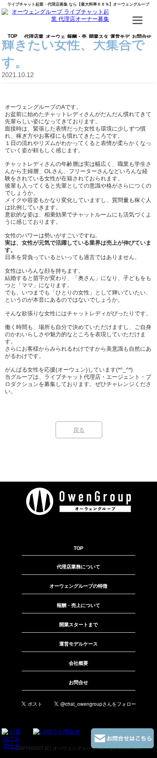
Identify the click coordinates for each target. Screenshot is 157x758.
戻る (79, 430)
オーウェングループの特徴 (55, 41)
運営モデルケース (120, 40)
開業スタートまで (98, 40)
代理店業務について (33, 41)
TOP (12, 36)
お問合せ (141, 36)
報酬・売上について (77, 41)
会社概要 (78, 663)
